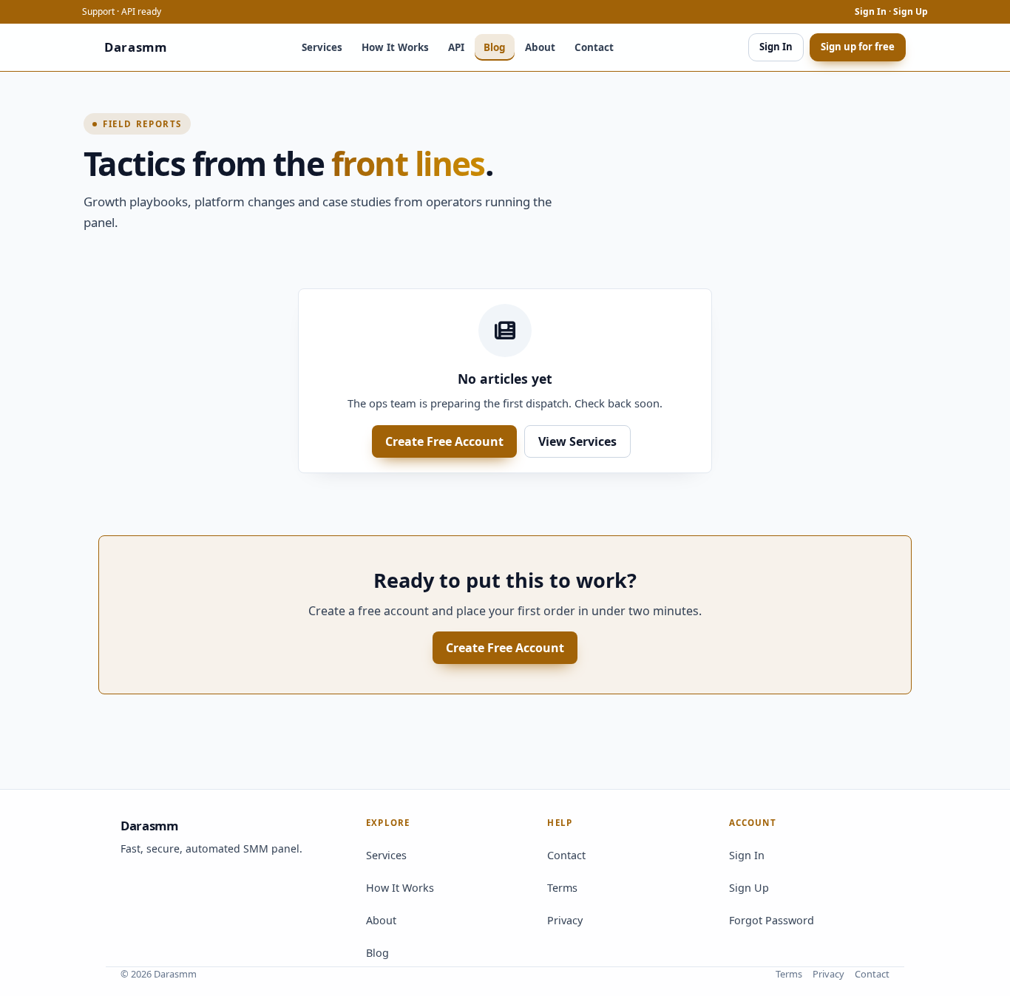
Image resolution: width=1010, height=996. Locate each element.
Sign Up (910, 11)
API (456, 47)
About (540, 47)
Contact (594, 47)
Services (322, 47)
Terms (562, 888)
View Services (577, 441)
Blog (495, 47)
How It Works (395, 47)
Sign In (871, 11)
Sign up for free (858, 46)
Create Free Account (444, 441)
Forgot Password (771, 920)
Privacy (565, 920)
